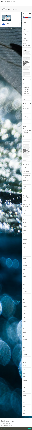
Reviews (14, 3)
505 (23, 52)
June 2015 (24, 343)
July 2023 (24, 247)
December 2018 (24, 287)
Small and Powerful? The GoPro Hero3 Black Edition (26, 210)
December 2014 (24, 350)
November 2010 (24, 406)
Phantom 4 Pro (24, 90)
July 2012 (24, 383)
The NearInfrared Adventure (26, 180)
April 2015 (24, 346)
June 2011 (24, 399)
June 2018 (24, 295)
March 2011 (24, 403)
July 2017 (24, 309)
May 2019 (24, 283)
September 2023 (25, 246)
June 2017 (24, 310)
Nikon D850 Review (24, 127)
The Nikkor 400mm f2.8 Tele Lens (26, 93)
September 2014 (25, 354)
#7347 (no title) (24, 219)
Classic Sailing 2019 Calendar (25, 167)
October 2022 (24, 251)
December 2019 (24, 273)
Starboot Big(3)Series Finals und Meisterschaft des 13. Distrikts (26, 108)
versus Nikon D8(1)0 (25, 200)
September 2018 (25, 291)
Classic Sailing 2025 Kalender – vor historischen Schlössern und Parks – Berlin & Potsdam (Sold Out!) (26, 117)
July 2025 (24, 240)
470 (29, 51)
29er (26, 50)
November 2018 (24, 288)
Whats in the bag (24, 177)
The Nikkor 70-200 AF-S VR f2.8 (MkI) (26, 218)
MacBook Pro (27, 62)
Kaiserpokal (28, 59)
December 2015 (24, 335)
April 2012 (24, 387)
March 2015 (24, 347)
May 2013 (24, 372)
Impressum (21, 3)
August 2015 (24, 340)
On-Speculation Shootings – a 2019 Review (26, 183)
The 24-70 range (24, 129)
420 (27, 51)
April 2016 (24, 329)
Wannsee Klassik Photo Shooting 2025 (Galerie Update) (26, 112)
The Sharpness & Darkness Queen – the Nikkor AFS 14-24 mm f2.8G (26, 208)
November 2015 (24, 336)
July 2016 (24, 325)
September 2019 (25, 277)
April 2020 (24, 269)
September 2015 (25, 339)
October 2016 (24, 321)
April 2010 (24, 414)
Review (29, 155)
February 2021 (24, 261)
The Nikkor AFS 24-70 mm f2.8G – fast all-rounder (26, 204)
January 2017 (24, 317)
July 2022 (24, 254)
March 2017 (24, 314)
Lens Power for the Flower (26, 214)
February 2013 (24, 376)
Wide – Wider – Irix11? (25, 181)
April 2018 (24, 298)
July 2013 (24, 369)
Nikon (28, 66)
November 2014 (24, 351)
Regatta (28, 67)
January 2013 (24, 377)
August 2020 (24, 266)
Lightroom (24, 62)
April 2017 (24, 313)
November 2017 (24, 303)
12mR (24, 50)
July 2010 (24, 410)
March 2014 (24, 362)
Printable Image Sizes (25, 83)
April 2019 (24, 284)
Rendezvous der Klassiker (25, 155)
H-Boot (23, 147)
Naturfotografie (25, 66)
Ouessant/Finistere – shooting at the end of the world (26, 176)
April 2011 (24, 402)
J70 (29, 147)
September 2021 (25, 258)
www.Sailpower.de (4, 428)
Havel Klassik (26, 147)
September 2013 (25, 366)
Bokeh (28, 52)
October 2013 (24, 365)
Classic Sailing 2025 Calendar (10, 3)
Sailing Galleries (4, 3)
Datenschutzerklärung (25, 3)
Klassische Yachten (25, 61)
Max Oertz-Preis (25, 63)
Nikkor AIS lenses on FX (25, 213)
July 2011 (24, 398)
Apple (26, 52)
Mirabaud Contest (25, 64)
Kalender (24, 60)
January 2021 (24, 262)
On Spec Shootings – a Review (25, 89)
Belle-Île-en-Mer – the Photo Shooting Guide (26, 110)
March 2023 (24, 250)
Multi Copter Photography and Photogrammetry (26, 196)
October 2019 (24, 276)
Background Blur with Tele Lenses (26, 201)
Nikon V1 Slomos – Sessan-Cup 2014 (26, 206)
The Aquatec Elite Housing (25, 91)
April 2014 (24, 361)
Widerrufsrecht (17, 3)
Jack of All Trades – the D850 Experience (26, 190)
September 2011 (25, 395)
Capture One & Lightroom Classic (26, 164)
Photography (24, 67)
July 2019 (24, 280)
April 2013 (24, 373)
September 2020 (25, 265)
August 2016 (24, 324)
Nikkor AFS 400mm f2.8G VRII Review (26, 197)
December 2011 (24, 391)
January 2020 (24, 272)
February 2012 (24, 388)
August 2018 (24, 292)
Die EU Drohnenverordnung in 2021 (26, 171)
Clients (29, 3)
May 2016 (24, 328)
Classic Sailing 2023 (25, 226)
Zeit (23, 75)
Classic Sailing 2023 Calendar (25, 223)
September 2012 (25, 380)
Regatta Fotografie (25, 154)
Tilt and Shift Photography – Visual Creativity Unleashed (26, 188)
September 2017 (25, 306)
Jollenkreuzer (24, 59)
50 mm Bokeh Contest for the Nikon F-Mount (26, 216)
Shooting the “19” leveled (25, 186)
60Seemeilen (24, 51)
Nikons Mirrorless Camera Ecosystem (25, 192)
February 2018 (24, 299)
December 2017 (24, 302)
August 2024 (24, 243)
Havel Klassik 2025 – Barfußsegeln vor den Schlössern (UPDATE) (26, 114)
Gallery (23, 136)
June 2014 (24, 358)
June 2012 (24, 384)
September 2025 (25, 239)
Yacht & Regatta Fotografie (25, 132)
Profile (1, 5)
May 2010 (24, 413)
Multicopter (24, 65)
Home (1, 3)
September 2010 (25, 409)
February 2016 (24, 332)
